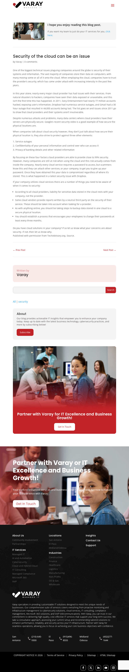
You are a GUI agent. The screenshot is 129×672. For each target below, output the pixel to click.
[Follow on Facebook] (83, 667)
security (23, 301)
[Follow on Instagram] (113, 667)
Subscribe (25, 332)
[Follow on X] (90, 667)
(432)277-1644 (108, 638)
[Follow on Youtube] (106, 667)
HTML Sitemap (107, 655)
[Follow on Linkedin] (98, 667)
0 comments (30, 61)
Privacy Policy (76, 655)
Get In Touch (64, 426)
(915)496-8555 (68, 638)
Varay (19, 61)
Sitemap (91, 655)
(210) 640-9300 (36, 638)
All (14, 301)
